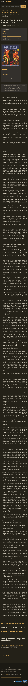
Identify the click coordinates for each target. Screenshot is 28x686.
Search (23, 6)
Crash (4, 31)
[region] (14, 357)
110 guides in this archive (8, 33)
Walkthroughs (9, 10)
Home (2, 10)
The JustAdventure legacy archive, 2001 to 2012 (11, 676)
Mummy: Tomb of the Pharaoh (9, 12)
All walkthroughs (5, 655)
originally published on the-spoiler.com (12, 36)
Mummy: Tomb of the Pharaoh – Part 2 (12, 631)
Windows (5, 74)
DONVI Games (5, 674)
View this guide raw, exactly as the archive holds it (13, 623)
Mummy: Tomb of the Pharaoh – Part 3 (12, 645)
